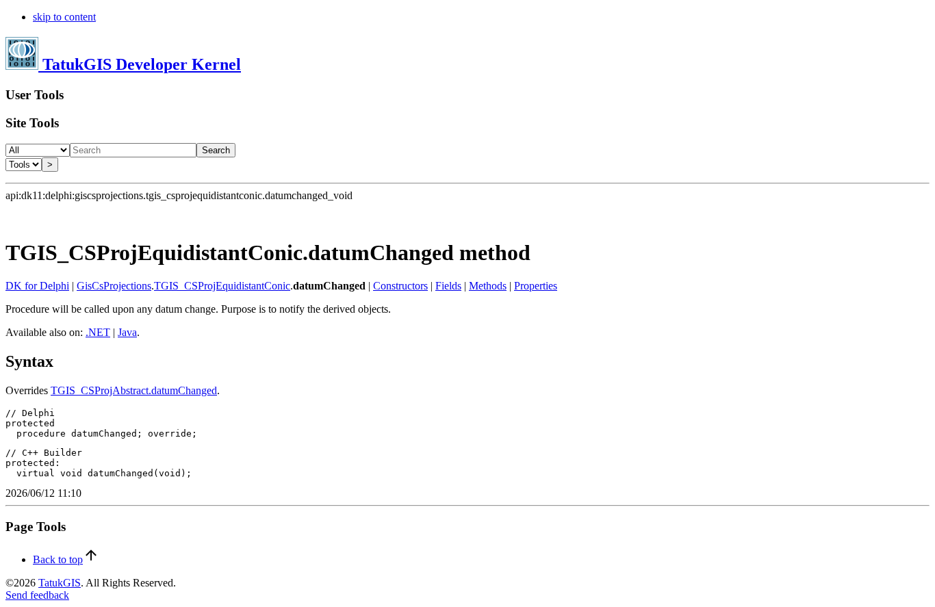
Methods (488, 286)
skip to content (64, 17)
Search (216, 150)
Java (127, 332)
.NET (98, 332)
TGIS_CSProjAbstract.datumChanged (134, 390)
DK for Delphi (37, 286)
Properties (535, 286)
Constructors (400, 286)
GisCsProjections (114, 286)
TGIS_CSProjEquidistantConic (222, 286)
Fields (448, 286)
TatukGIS (59, 583)
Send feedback (37, 595)
